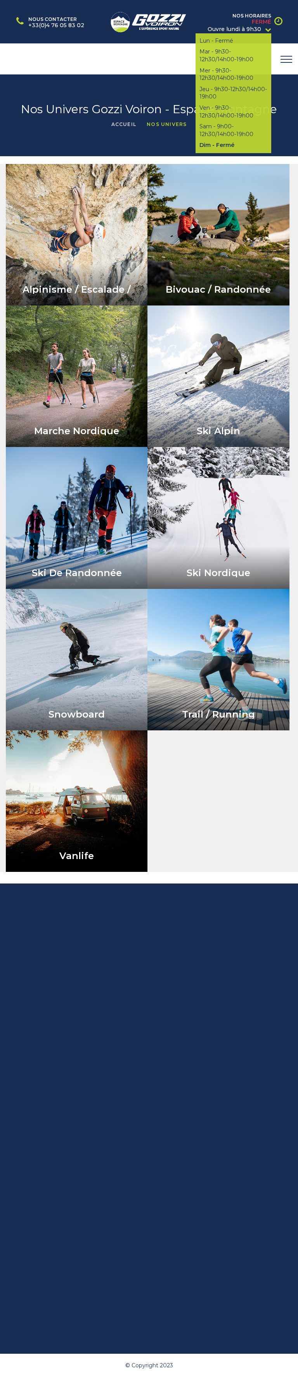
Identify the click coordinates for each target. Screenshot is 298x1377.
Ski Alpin (218, 431)
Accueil (123, 124)
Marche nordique (76, 431)
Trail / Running (218, 714)
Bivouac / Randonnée (218, 289)
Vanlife (76, 855)
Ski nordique (218, 572)
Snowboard (77, 714)
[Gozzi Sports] (149, 21)
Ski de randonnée (77, 572)
